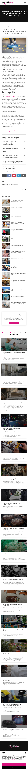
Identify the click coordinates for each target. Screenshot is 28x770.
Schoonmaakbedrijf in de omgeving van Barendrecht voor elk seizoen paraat (12, 705)
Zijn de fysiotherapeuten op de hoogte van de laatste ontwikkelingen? (14, 162)
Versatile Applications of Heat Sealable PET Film (13, 580)
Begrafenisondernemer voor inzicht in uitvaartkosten (11, 504)
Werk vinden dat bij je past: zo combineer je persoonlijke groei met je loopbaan (18, 260)
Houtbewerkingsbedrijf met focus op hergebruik (11, 554)
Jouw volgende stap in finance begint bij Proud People (14, 630)
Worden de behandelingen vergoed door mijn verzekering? (14, 167)
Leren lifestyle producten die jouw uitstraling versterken (13, 529)
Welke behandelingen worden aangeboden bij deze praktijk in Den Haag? (14, 150)
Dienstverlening (5, 26)
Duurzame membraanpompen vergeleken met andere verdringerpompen (14, 478)
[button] (25, 752)
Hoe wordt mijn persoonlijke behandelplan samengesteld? (14, 156)
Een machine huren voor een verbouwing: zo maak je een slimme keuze (18, 223)
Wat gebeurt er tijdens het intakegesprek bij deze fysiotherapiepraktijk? (14, 143)
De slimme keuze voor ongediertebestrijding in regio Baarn (14, 654)
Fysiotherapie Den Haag (13, 184)
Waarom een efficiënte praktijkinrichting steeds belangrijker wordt (14, 353)
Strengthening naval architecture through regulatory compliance (12, 429)
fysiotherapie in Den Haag (11, 96)
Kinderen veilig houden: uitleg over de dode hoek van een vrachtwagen (13, 730)
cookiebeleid (13, 759)
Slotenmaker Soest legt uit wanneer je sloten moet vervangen (13, 378)
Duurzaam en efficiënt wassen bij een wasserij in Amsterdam (13, 680)
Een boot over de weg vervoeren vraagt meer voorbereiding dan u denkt (17, 289)
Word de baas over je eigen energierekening (13, 455)
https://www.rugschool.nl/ (8, 131)
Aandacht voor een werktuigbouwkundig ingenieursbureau (12, 402)
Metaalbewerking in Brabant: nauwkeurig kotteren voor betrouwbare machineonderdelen (17, 209)
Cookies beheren (14, 767)
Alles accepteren (14, 764)
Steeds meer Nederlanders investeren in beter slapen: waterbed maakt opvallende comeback (18, 303)
